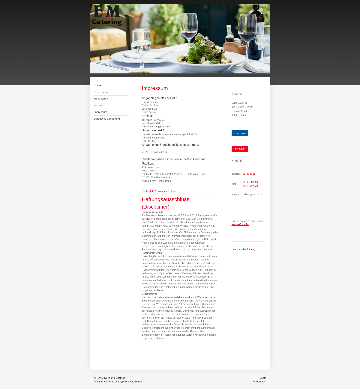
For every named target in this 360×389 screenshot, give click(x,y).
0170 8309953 (250, 182)
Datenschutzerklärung (243, 249)
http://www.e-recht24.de (163, 191)
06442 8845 (249, 173)
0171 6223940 (250, 186)
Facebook (239, 133)
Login (263, 377)
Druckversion (105, 377)
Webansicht (259, 381)
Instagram (239, 148)
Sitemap (120, 377)
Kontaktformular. (240, 224)
